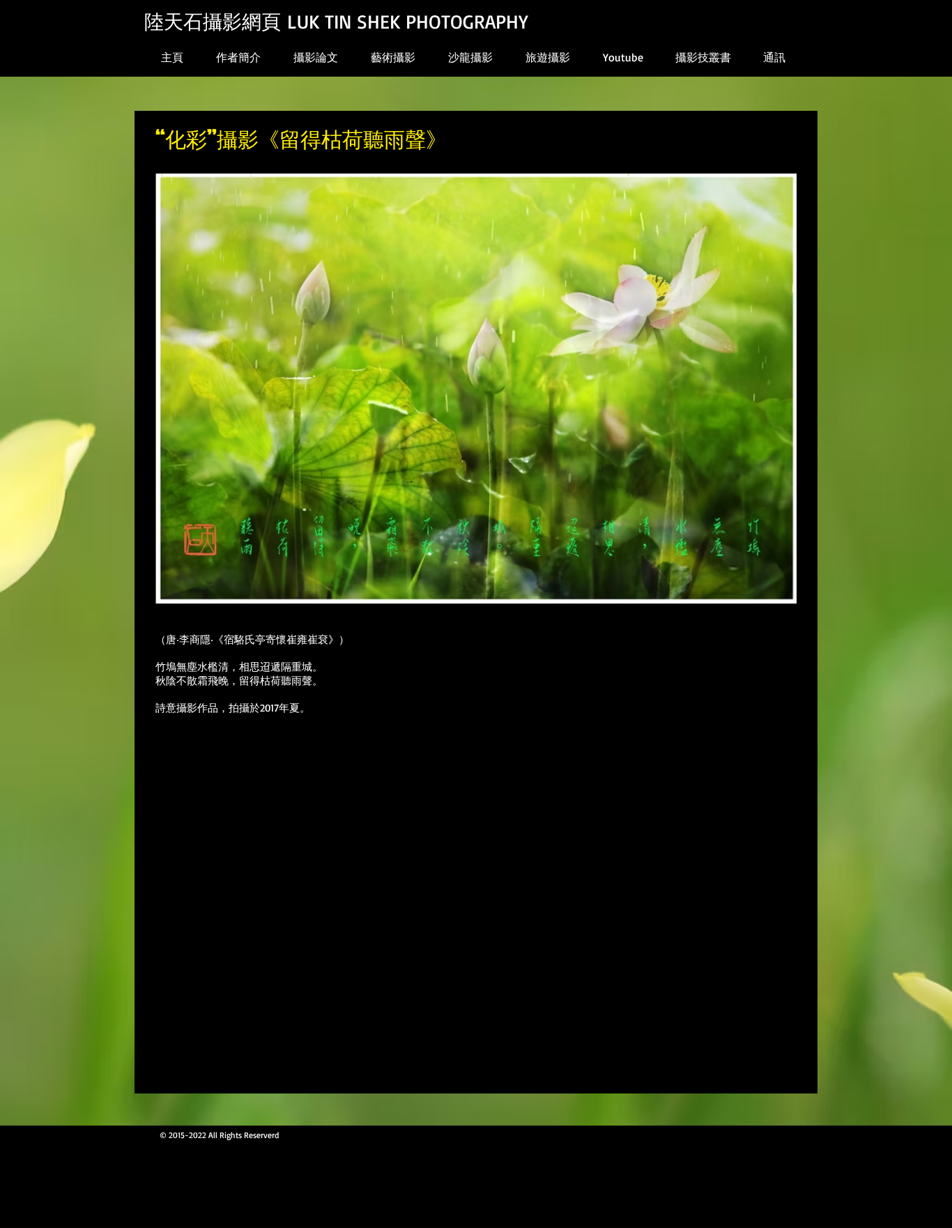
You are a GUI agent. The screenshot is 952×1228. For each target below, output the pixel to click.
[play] (763, 591)
